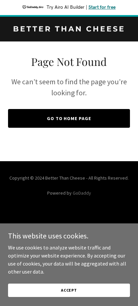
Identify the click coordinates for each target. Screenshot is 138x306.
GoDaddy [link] (82, 193)
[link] (69, 29)
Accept (69, 290)
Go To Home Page (69, 118)
